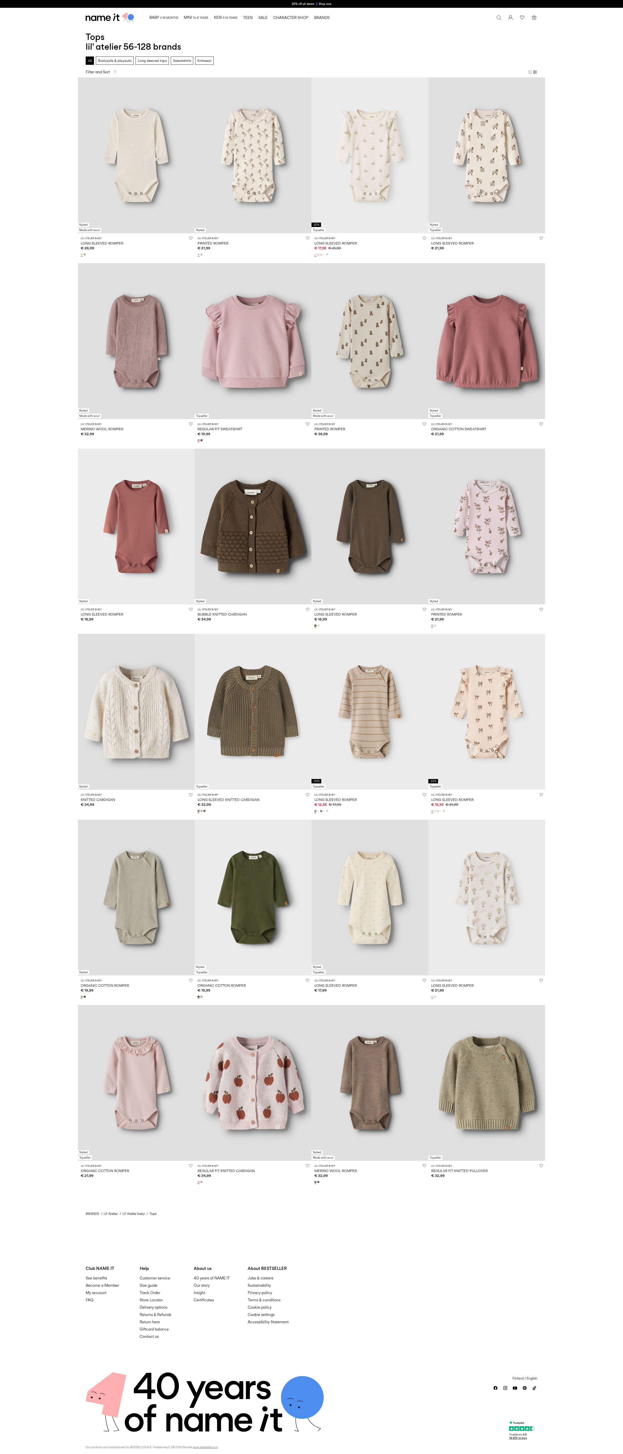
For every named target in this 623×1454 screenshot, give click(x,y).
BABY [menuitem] (163, 17)
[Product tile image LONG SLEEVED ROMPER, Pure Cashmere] (370, 712)
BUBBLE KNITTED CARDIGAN (222, 614)
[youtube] (515, 1388)
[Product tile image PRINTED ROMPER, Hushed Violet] (486, 526)
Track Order (150, 1292)
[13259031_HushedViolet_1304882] (202, 254)
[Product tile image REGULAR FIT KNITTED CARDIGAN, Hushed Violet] (253, 1083)
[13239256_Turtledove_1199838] (435, 996)
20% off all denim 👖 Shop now (311, 4)
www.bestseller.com (205, 1447)
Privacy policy (260, 1292)
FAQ (89, 1300)
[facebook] (495, 1388)
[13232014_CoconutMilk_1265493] (324, 811)
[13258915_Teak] (315, 625)
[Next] (190, 155)
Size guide (148, 1285)
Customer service (155, 1278)
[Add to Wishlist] (191, 238)
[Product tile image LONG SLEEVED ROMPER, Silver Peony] (486, 712)
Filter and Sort (98, 72)
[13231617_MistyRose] (202, 810)
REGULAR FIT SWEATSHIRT (220, 429)
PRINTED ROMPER (213, 243)
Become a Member (102, 1285)
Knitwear (204, 60)
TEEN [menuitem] (248, 17)
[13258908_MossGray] (82, 996)
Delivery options (153, 1307)
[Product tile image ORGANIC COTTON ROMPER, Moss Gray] (136, 898)
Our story (202, 1285)
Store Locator (151, 1300)
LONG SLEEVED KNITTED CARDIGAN (228, 799)
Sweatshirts (182, 60)
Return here (150, 1322)
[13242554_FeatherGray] (85, 254)
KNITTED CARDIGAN (98, 799)
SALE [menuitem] (262, 17)
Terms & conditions (264, 1300)
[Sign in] (510, 17)
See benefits (96, 1278)
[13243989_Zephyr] (199, 440)
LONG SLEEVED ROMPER (102, 243)
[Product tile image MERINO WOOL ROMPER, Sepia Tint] (370, 1083)
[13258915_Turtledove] (318, 625)
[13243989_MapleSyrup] (202, 440)
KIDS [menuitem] (225, 17)
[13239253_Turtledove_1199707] (321, 254)
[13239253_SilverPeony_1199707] (318, 254)
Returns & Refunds (155, 1314)
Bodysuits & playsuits (114, 60)
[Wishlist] (522, 17)
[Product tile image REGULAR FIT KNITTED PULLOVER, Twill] (486, 1083)
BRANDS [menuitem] (322, 17)
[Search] (498, 17)
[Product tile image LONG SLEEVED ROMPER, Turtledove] (136, 155)
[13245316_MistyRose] (202, 1182)
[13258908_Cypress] (85, 996)
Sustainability (259, 1285)
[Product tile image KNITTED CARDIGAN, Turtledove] (136, 712)
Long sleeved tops (152, 60)
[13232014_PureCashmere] (315, 811)
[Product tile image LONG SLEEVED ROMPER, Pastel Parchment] (370, 155)
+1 (327, 254)
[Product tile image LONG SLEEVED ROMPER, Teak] (370, 526)
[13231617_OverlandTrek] (199, 810)
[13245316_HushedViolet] (199, 1182)
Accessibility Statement (269, 1322)
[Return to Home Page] (110, 17)
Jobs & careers (260, 1278)
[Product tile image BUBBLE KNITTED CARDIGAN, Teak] (253, 526)
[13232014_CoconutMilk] (318, 811)
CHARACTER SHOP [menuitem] (290, 17)
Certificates (204, 1300)
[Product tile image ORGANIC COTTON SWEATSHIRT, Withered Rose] (486, 341)
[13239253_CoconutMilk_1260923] (324, 254)
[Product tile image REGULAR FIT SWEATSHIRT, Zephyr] (253, 341)
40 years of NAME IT (212, 1278)
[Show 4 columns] (534, 72)
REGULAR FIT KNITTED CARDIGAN (226, 1171)
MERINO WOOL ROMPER (102, 429)
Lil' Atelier (111, 1214)
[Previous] (82, 155)
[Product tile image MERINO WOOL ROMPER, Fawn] (136, 341)
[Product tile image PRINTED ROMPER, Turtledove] (253, 155)
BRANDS (92, 1214)
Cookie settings (261, 1314)
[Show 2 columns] (530, 72)
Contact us (149, 1336)
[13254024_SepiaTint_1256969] (315, 1182)
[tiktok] (534, 1388)
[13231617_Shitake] (204, 810)
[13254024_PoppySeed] (318, 1182)
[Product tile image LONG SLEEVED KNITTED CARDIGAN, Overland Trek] (253, 712)
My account (96, 1292)
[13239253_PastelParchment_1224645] (315, 254)
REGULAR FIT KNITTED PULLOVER (459, 1171)
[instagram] (505, 1388)
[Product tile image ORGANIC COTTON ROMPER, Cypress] (253, 898)
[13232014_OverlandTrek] (321, 811)
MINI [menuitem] (196, 17)
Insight (199, 1292)
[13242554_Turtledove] (82, 254)
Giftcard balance (154, 1329)
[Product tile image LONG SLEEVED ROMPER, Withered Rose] (136, 526)
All (90, 60)
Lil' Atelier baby (133, 1214)
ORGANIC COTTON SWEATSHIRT (458, 429)
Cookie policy (260, 1307)
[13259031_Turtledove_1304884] (199, 254)
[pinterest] (525, 1388)
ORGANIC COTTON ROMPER (105, 985)
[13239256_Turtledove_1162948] (432, 996)
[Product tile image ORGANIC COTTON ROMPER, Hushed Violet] (136, 1083)
